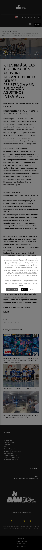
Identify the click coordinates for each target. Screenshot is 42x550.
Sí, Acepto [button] (32, 289)
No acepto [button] (24, 289)
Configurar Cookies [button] (12, 289)
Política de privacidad (19, 282)
